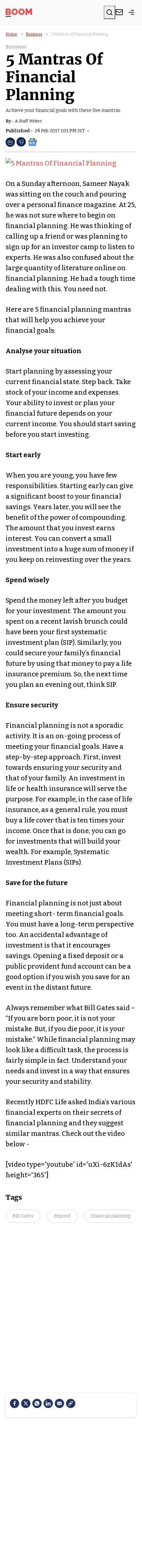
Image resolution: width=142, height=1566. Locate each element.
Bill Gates (23, 1216)
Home (11, 34)
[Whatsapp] (37, 1403)
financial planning (110, 1216)
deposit (62, 1216)
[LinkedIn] (48, 1403)
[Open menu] (131, 12)
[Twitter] (26, 1403)
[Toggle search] (109, 12)
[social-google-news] (32, 141)
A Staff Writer (28, 120)
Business (34, 34)
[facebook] (14, 1403)
